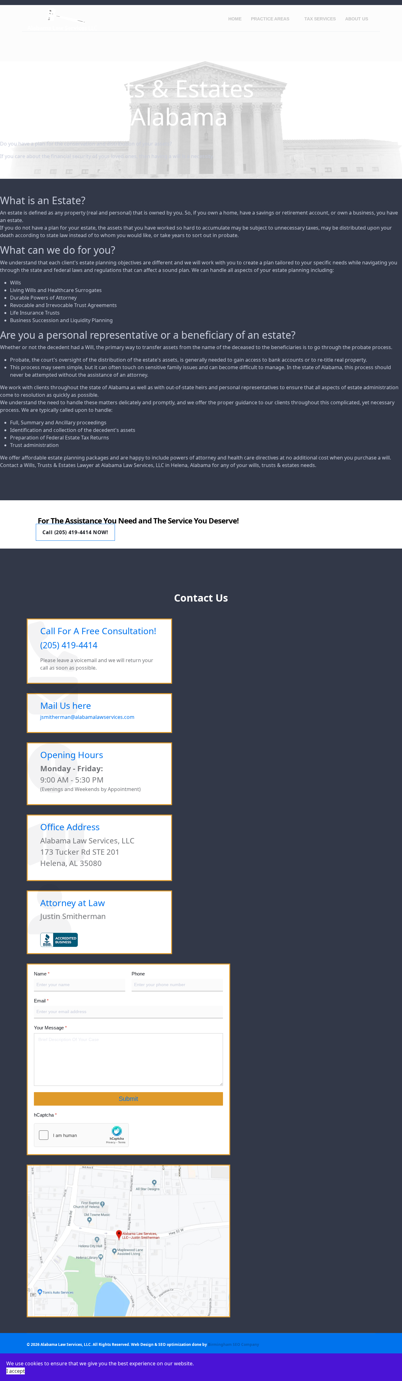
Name (42, 973)
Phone (138, 973)
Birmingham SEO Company (233, 1344)
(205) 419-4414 (68, 645)
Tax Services (320, 18)
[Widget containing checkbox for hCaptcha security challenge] (81, 1135)
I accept (15, 1371)
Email (41, 1000)
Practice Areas (270, 18)
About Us (356, 18)
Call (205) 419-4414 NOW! (75, 532)
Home (235, 18)
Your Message (50, 1028)
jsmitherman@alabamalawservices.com (87, 717)
